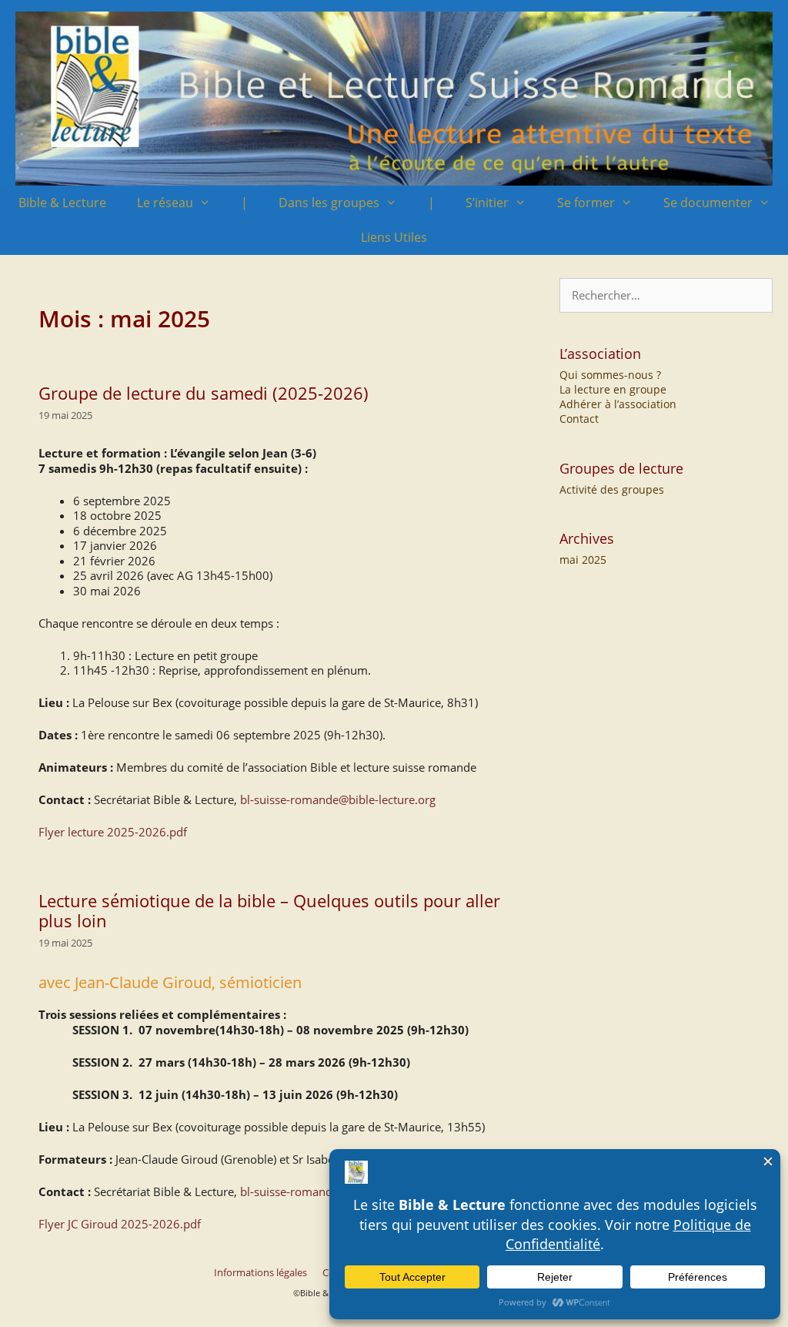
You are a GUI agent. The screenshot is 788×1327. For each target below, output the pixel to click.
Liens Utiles (394, 237)
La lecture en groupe (612, 389)
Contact (579, 418)
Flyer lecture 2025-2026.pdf (112, 831)
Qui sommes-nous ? (610, 374)
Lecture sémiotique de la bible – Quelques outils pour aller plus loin (269, 910)
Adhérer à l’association (617, 404)
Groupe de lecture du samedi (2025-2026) (203, 392)
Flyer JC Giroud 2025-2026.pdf (119, 1223)
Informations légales (260, 1272)
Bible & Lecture (62, 202)
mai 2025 (582, 559)
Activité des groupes (611, 489)
